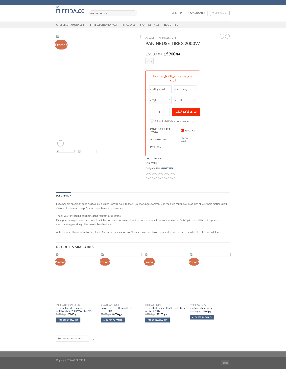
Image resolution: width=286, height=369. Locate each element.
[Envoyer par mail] (160, 176)
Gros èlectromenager (70, 25)
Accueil (149, 37)
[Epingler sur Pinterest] (166, 176)
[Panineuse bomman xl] (210, 277)
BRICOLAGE (128, 25)
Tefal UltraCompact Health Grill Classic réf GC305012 (165, 310)
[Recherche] (93, 339)
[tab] (63, 195)
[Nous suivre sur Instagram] (222, 2)
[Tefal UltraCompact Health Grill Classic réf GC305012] (165, 277)
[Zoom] (60, 143)
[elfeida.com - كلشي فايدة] (70, 13)
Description (63, 195)
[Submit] (134, 13)
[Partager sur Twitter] (154, 176)
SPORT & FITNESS (149, 25)
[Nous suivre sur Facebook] (219, 2)
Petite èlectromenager (103, 25)
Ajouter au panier (68, 320)
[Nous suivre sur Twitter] (225, 2)
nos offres (171, 25)
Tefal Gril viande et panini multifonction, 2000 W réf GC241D (74, 310)
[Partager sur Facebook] (148, 176)
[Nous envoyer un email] (228, 2)
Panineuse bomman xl (201, 308)
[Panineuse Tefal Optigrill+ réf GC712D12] (121, 277)
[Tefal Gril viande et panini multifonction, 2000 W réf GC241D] (76, 277)
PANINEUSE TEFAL (167, 37)
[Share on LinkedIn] (172, 176)
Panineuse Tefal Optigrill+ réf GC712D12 (116, 310)
